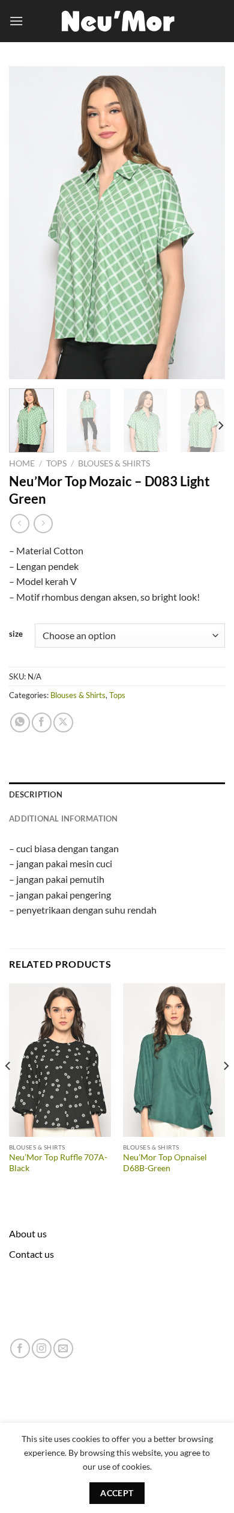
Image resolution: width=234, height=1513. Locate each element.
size (16, 634)
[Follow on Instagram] (42, 1348)
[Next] (206, 222)
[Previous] (28, 222)
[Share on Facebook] (42, 722)
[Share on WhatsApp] (20, 722)
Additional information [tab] (63, 818)
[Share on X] (63, 722)
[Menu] (16, 21)
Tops (56, 463)
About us (28, 1233)
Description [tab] (35, 794)
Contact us (31, 1254)
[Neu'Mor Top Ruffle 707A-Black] (60, 1060)
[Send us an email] (63, 1348)
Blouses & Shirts (114, 463)
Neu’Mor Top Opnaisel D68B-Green (165, 1163)
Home (22, 463)
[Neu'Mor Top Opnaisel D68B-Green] (174, 1060)
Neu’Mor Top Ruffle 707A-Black (58, 1163)
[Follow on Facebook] (20, 1348)
